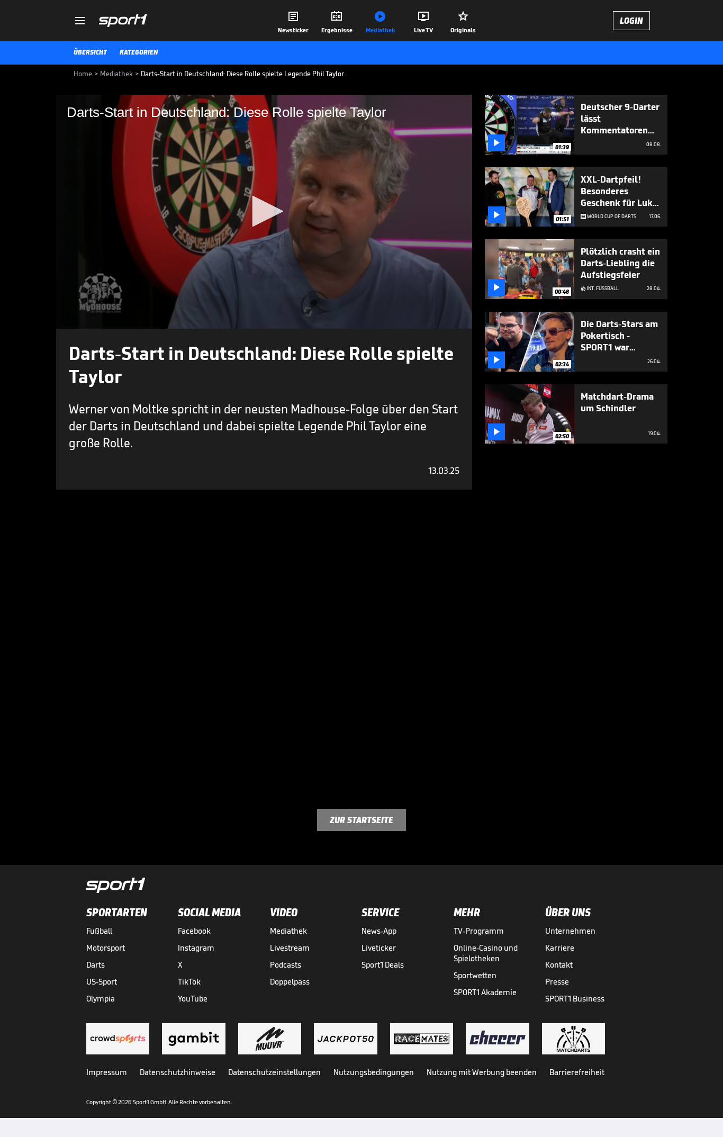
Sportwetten (475, 975)
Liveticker (379, 948)
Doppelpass (290, 982)
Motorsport (105, 948)
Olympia (100, 999)
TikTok (189, 982)
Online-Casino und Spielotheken (486, 953)
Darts (95, 965)
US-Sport (101, 982)
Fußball (99, 931)
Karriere (559, 948)
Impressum (106, 1072)
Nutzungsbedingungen (373, 1072)
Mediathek (288, 931)
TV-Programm (479, 931)
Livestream (290, 948)
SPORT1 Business (574, 999)
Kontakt (559, 965)
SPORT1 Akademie (485, 992)
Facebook (194, 931)
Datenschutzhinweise (177, 1072)
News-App (379, 931)
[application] (264, 212)
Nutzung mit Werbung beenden (482, 1072)
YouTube (192, 999)
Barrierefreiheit (576, 1072)
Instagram (196, 948)
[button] (264, 211)
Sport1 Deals (383, 965)
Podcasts (285, 965)
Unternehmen (570, 931)
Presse (557, 982)
